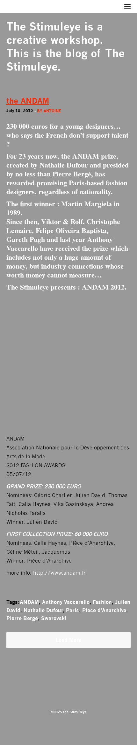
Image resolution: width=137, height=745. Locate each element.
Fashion (102, 602)
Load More (69, 640)
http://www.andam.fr (59, 573)
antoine (52, 110)
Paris (72, 610)
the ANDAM (27, 101)
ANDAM (29, 602)
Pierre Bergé (22, 618)
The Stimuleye (43, 26)
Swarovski (53, 618)
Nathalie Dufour (43, 610)
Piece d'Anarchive (104, 610)
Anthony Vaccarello (66, 602)
